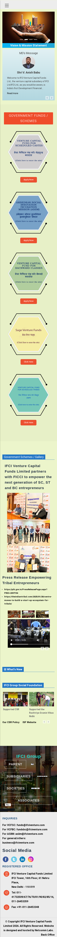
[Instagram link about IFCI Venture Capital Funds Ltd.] (31, 858)
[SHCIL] (38, 776)
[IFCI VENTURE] (40, 776)
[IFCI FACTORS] (44, 776)
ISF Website (29, 722)
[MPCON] (42, 776)
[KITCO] (32, 764)
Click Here (28, 362)
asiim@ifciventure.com (29, 833)
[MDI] (35, 788)
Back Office (48, 934)
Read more (12, 93)
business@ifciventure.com (18, 842)
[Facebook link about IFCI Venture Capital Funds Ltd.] (5, 858)
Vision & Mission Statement (28, 45)
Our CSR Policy (10, 722)
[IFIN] (46, 776)
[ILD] (32, 788)
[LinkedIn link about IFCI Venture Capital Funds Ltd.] (22, 858)
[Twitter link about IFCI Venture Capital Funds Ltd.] (14, 858)
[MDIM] (38, 788)
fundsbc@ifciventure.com (31, 829)
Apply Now (29, 179)
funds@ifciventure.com (31, 825)
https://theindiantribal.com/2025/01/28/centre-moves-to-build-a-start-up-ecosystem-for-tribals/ (28, 600)
